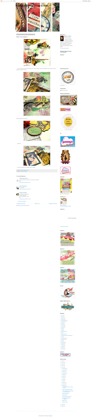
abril (63, 380)
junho (63, 377)
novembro (64, 370)
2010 (62, 404)
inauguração (63, 331)
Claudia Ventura (22, 178)
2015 (62, 360)
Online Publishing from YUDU (65, 206)
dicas (62, 323)
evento (62, 325)
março (63, 382)
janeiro (63, 385)
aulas (62, 317)
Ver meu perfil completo (64, 48)
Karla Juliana (21, 186)
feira (62, 328)
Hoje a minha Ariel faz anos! (67, 389)
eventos (62, 327)
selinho (62, 344)
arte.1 (62, 315)
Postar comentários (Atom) (24, 205)
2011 (62, 367)
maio (63, 379)
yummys (62, 348)
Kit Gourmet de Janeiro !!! (66, 396)
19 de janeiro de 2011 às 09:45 (25, 189)
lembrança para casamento (66, 335)
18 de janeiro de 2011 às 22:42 (25, 182)
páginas (25, 171)
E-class (62, 324)
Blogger (50, 415)
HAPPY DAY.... (64, 400)
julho (63, 376)
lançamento (63, 334)
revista (62, 343)
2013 (62, 364)
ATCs (62, 316)
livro (62, 336)
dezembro (64, 368)
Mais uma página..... (65, 393)
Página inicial (37, 203)
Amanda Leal (21, 192)
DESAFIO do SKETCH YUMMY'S (66, 399)
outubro (63, 371)
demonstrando (63, 320)
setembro (64, 373)
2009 (62, 406)
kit (61, 332)
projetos (62, 342)
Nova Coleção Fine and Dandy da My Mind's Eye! (67, 391)
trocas (62, 347)
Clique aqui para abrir (64, 226)
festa (62, 330)
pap (62, 340)
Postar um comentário (22, 201)
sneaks (62, 346)
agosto (63, 374)
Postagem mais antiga (53, 203)
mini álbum (63, 338)
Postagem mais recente (21, 203)
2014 (62, 362)
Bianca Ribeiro (68, 36)
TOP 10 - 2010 (64, 402)
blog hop (62, 319)
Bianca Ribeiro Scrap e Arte (32, 5)
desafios (22, 171)
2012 (62, 365)
